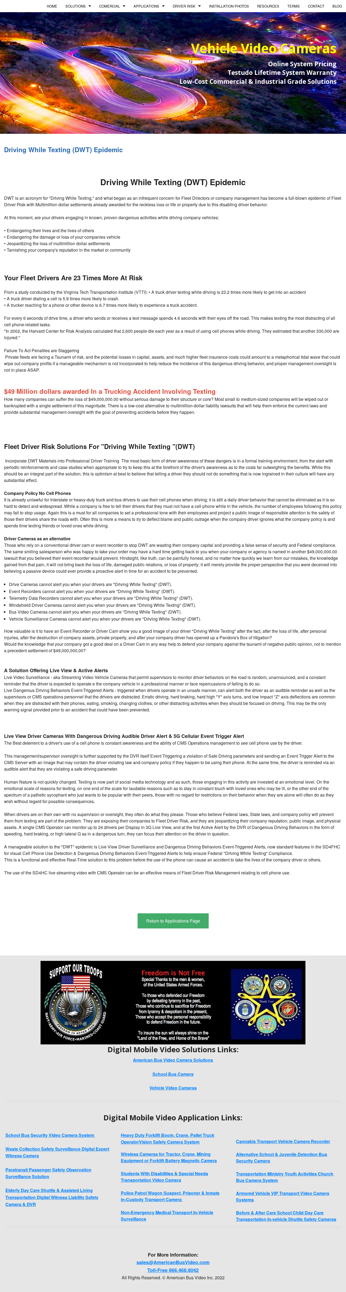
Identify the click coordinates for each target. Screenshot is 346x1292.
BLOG (337, 6)
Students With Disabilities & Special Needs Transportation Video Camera (164, 1176)
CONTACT (316, 6)
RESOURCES (268, 6)
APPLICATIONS (146, 6)
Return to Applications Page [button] (173, 921)
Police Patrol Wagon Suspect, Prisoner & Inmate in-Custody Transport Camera (170, 1196)
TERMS (293, 6)
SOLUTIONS (75, 6)
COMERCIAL (109, 6)
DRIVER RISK (184, 6)
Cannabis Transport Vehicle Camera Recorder (283, 1141)
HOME (52, 6)
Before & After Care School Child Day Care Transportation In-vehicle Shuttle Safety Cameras (286, 1216)
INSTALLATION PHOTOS (229, 6)
